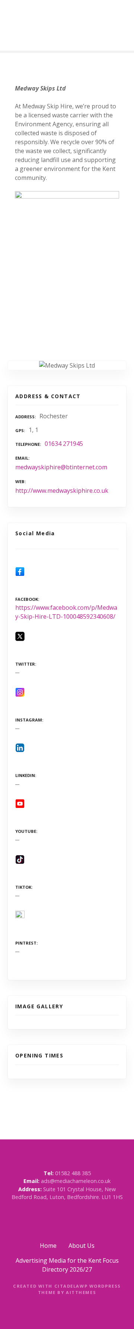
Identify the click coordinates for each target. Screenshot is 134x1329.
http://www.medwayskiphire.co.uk (61, 490)
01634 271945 (64, 444)
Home (48, 1245)
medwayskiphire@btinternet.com (61, 467)
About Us (81, 1245)
